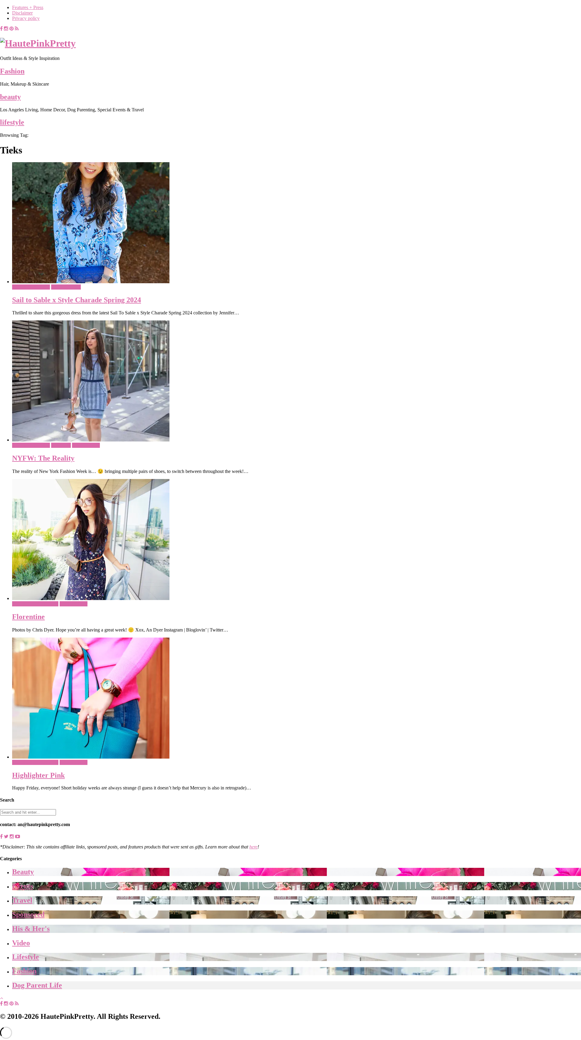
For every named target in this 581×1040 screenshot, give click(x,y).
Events (22, 886)
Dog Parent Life (37, 985)
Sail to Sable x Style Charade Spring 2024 (76, 300)
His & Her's (31, 929)
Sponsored (28, 914)
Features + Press (27, 7)
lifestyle (12, 122)
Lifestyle (25, 957)
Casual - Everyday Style (35, 603)
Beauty (23, 872)
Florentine (28, 617)
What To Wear (86, 445)
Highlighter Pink (38, 775)
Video (21, 943)
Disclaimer (22, 12)
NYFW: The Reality (43, 458)
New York (61, 445)
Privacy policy (26, 18)
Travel (22, 900)
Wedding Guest (66, 287)
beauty (10, 97)
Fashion (12, 71)
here (253, 846)
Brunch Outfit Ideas (31, 287)
